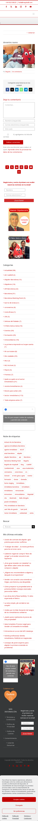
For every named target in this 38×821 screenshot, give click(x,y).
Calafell (28, 465)
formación (7, 479)
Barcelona (27, 457)
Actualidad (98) (10, 270)
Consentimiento (11, 738)
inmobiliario (25, 487)
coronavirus (8, 472)
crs (26, 472)
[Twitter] (12, 167)
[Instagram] (21, 167)
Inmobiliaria (20, 483)
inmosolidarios (20, 494)
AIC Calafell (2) (9, 275)
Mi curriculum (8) (10, 351)
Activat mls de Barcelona (12, 442)
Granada (24, 479)
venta (31, 513)
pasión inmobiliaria (10, 502)
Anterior (31, 33)
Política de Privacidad (11, 725)
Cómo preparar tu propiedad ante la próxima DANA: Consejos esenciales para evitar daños (18, 588)
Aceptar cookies (19, 799)
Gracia (16, 479)
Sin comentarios (17, 72)
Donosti (7, 476)
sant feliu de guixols (11, 509)
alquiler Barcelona (10, 457)
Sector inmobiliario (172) (13, 395)
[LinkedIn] (16, 167)
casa (18, 468)
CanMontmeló (9, 468)
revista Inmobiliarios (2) (13, 386)
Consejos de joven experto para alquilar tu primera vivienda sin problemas (16, 645)
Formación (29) (10, 335)
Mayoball (30, 494)
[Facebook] (7, 167)
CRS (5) (7, 316)
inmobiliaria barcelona (11, 487)
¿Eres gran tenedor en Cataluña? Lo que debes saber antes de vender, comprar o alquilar (17, 565)
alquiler (19, 453)
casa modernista (28, 468)
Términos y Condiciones (10, 718)
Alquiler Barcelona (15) (13, 279)
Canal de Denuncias (10, 744)
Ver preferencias (19, 811)
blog (22, 465)
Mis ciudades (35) (10, 356)
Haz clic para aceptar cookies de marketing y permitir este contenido (19, 419)
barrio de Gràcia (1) (11, 303)
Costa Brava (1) (10, 312)
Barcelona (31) (9, 293)
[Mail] (19, 172)
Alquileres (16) (9, 284)
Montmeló (13, 498)
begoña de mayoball (11, 465)
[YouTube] (31, 167)
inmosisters (8, 494)
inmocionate (20, 491)
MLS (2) (7, 361)
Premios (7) (8, 374)
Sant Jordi (23, 509)
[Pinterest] (26, 167)
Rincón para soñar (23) (12, 391)
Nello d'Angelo (24, 498)
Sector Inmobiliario (10, 513)
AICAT (22, 450)
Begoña (8, 72)
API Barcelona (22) (11, 289)
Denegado (19, 805)
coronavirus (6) (10, 307)
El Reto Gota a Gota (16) (13, 326)
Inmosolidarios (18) (11, 340)
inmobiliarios (8, 491)
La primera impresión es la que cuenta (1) (18, 345)
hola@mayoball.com (25, 2)
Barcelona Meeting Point (12, 461)
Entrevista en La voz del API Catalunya (18, 631)
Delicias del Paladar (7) (12, 321)
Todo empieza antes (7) (13, 400)
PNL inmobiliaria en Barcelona (14, 506)
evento (30, 476)
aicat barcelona (9, 453)
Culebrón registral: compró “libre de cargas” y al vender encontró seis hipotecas (18, 556)
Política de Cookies (11, 732)
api (20, 457)
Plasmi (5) (8, 370)
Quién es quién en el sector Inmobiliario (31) (14, 380)
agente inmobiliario (10, 450)
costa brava (19, 472)
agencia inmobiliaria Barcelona (14, 446)
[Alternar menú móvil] (34, 14)
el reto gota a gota (18, 476)
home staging (9, 483)
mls (5, 498)
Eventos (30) (9, 330)
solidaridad (23, 513)
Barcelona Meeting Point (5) (14, 298)
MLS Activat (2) (10, 365)
